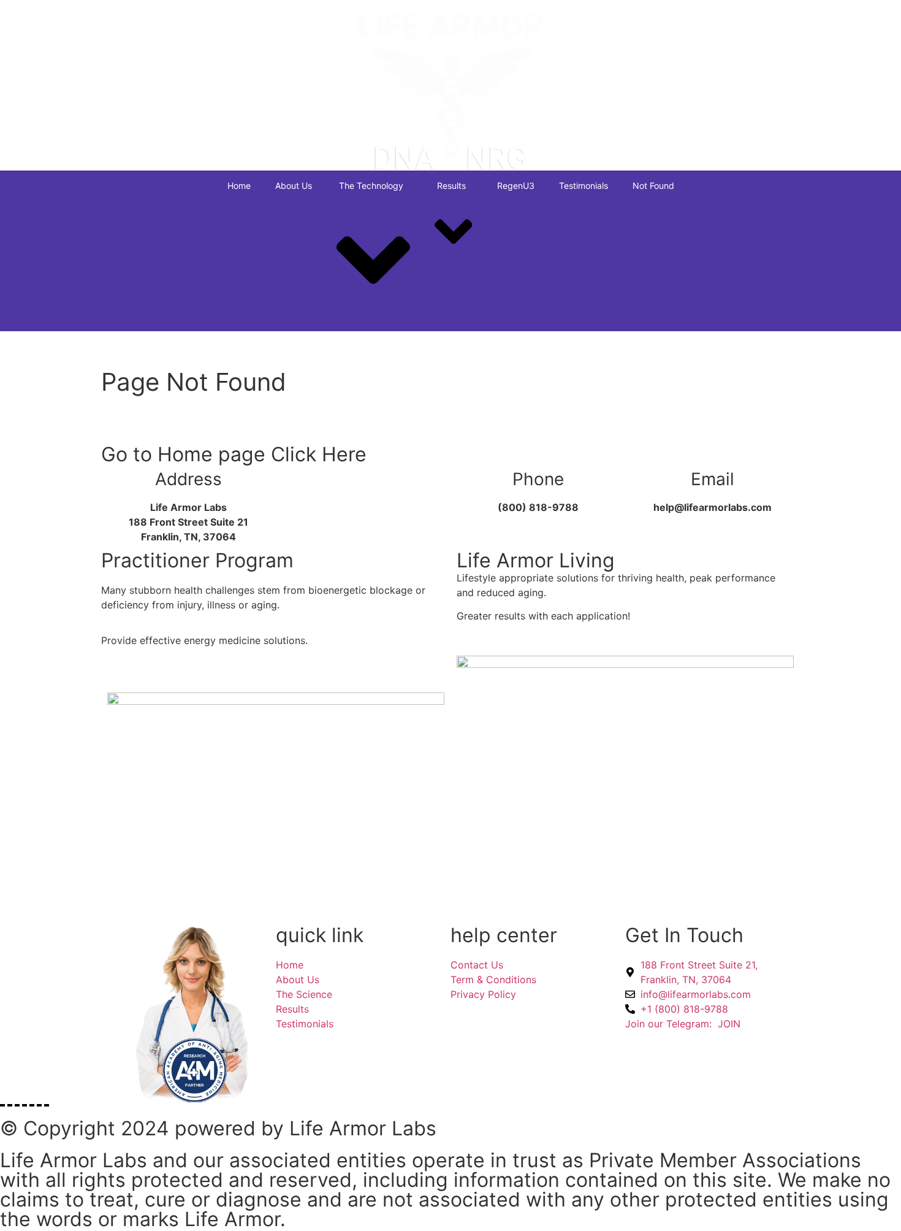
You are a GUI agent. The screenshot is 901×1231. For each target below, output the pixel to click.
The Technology (371, 185)
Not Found (653, 185)
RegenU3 (515, 185)
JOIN (682, 1024)
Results (451, 185)
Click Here (319, 454)
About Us (293, 185)
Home (239, 185)
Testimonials (583, 185)
